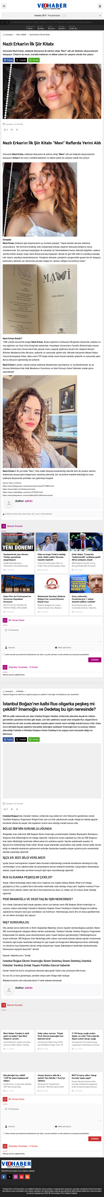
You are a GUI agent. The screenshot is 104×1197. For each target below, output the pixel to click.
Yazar (37, 514)
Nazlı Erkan (26, 514)
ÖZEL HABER (21, 35)
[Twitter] (9, 1176)
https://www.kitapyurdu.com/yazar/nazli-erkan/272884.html (28, 486)
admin (28, 501)
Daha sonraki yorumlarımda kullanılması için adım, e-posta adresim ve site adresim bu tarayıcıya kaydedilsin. (47, 654)
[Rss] (27, 1176)
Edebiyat (9, 514)
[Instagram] (15, 1176)
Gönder (35, 60)
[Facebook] (3, 1176)
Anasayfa (9, 35)
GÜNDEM (19, 691)
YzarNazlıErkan (46, 514)
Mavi (20, 514)
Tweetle (22, 60)
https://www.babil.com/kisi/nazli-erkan (19, 489)
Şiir (33, 514)
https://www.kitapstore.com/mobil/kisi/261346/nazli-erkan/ (28, 495)
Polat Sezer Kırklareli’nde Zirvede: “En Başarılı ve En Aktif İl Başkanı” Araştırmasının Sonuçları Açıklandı (52, 22)
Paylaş (10, 60)
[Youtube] (21, 1176)
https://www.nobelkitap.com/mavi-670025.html (23, 492)
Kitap (15, 514)
